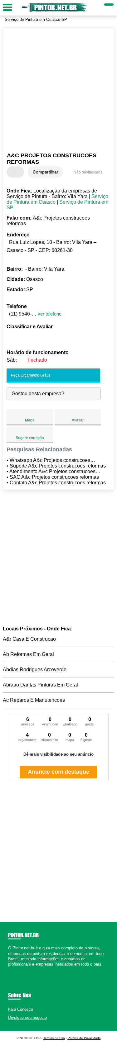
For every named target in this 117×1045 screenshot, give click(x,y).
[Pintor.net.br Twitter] (12, 969)
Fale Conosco (20, 1009)
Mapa (30, 420)
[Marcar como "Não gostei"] (20, 171)
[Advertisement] (58, 90)
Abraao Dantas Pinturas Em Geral (40, 684)
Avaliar (78, 420)
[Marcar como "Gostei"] (12, 171)
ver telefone (49, 313)
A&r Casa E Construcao (29, 639)
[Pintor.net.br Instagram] (15, 969)
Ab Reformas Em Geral (28, 654)
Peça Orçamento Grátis (30, 375)
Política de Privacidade (84, 1038)
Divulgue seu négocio (27, 1017)
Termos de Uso (54, 1038)
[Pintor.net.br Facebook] (9, 969)
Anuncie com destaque (58, 772)
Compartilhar (45, 171)
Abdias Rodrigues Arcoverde (34, 669)
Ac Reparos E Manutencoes (34, 700)
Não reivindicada (88, 172)
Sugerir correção (30, 438)
